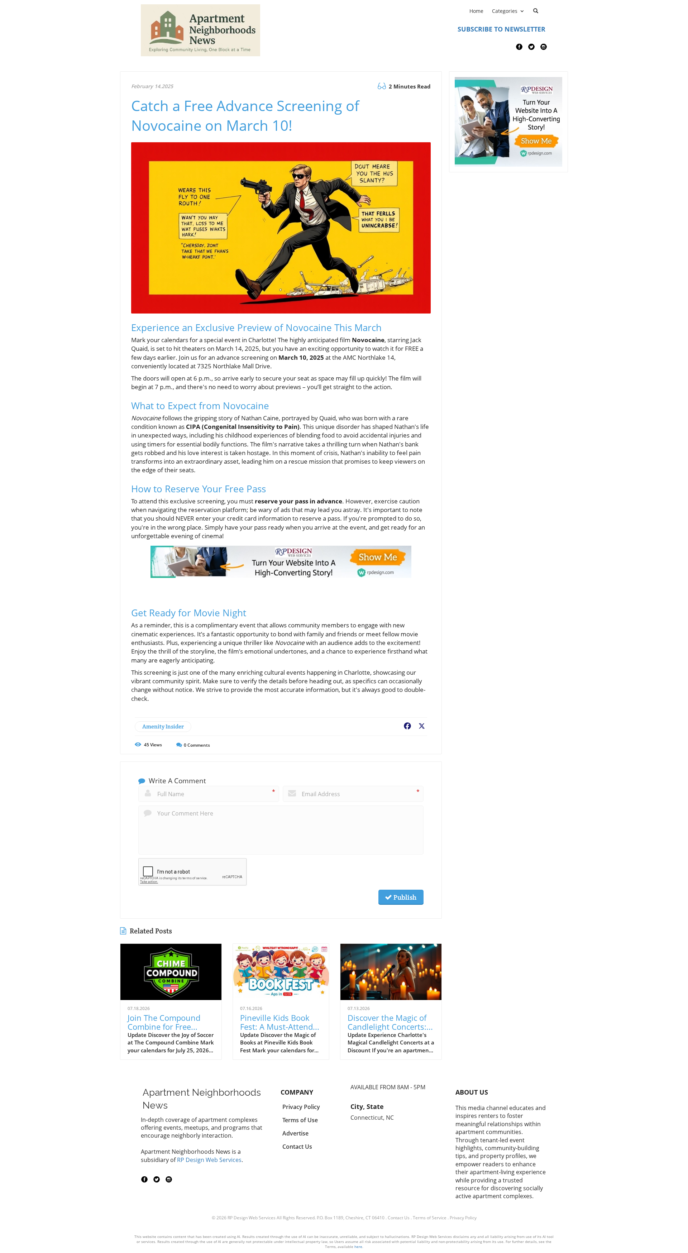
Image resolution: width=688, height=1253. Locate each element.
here (358, 1246)
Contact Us (399, 1218)
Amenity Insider (163, 726)
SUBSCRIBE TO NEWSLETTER (501, 29)
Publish (404, 897)
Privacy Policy (463, 1218)
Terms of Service (429, 1218)
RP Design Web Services (209, 1160)
